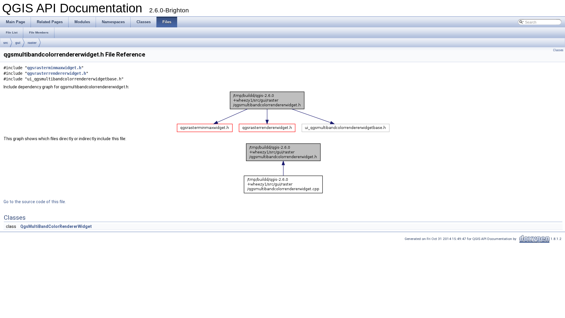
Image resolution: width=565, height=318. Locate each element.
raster (32, 42)
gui (17, 42)
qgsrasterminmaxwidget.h (54, 67)
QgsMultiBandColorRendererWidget (56, 226)
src (5, 42)
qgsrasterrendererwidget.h (56, 73)
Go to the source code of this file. (35, 201)
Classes (558, 50)
